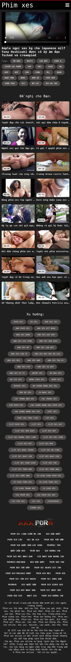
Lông (37, 72)
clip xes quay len (49, 456)
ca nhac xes (45, 392)
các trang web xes (24, 399)
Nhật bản (9, 78)
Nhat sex (32, 596)
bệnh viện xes (36, 379)
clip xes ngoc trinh (23, 450)
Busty (30, 61)
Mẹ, (48, 72)
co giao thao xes (48, 482)
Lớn (27, 72)
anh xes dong (23, 335)
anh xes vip (23, 367)
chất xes (52, 412)
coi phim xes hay (46, 495)
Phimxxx (12, 585)
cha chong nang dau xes (27, 412)
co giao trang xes (25, 488)
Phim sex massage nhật (18, 573)
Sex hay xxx (39, 614)
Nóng (23, 78)
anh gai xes (51, 322)
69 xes (33, 322)
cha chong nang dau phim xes (46, 405)
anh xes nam (33, 360)
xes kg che (51, 83)
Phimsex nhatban (16, 562)
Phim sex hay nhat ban (22, 590)
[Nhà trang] (35, 522)
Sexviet (33, 625)
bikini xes (19, 386)
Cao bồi (43, 61)
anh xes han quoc (48, 341)
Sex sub (32, 622)
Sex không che (53, 551)
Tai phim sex (17, 611)
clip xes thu (50, 463)
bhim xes (56, 379)
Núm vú (35, 78)
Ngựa (59, 72)
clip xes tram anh (49, 469)
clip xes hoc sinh (53, 437)
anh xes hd (23, 347)
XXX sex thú (31, 608)
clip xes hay (49, 431)
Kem (6, 72)
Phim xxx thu (57, 562)
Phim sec (26, 619)
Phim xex (20, 622)
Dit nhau (62, 619)
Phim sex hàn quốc (44, 619)
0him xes (18, 322)
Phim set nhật (35, 611)
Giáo (50, 67)
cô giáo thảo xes (22, 482)
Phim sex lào (14, 540)
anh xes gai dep (46, 335)
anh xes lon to (19, 354)
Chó (29, 67)
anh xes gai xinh (22, 341)
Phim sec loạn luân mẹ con (26, 534)
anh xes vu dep (45, 367)
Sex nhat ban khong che (50, 556)
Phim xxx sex (14, 596)
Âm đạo (16, 61)
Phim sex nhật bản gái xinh (26, 545)
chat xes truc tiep (27, 418)
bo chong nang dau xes (45, 386)
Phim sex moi (43, 573)
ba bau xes (55, 373)
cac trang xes (49, 399)
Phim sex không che (52, 596)
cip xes (50, 418)
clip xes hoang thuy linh (22, 437)
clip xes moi (46, 444)
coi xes (36, 501)
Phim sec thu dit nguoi (22, 579)
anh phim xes (23, 328)
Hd (60, 67)
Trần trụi (10, 83)
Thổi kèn (50, 78)
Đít (23, 83)
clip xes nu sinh (50, 450)
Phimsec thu (53, 545)
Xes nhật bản (28, 585)
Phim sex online (25, 652)
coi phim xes (23, 495)
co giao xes (49, 488)
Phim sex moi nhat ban (19, 556)
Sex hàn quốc (53, 534)
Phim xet (8, 622)
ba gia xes (16, 379)
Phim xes (63, 617)
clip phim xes (16, 424)
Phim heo (35, 551)
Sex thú (56, 625)
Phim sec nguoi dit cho (47, 568)
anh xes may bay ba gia (47, 354)
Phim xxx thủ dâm (54, 540)
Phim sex (60, 573)
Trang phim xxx (56, 614)
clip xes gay (55, 424)
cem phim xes (16, 405)
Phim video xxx (10, 617)
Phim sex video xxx (52, 585)
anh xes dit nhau (46, 328)
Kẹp (16, 72)
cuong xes (35, 508)
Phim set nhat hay (50, 590)
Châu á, (58, 61)
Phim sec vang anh (51, 579)
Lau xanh (45, 625)
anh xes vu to (17, 373)
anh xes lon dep (45, 347)
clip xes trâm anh (22, 469)
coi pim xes (18, 501)
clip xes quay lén (22, 456)
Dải (39, 67)
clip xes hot (25, 444)
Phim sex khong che (49, 622)
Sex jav (22, 625)
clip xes (36, 424)
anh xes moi (13, 360)
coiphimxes (53, 501)
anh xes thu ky (56, 360)
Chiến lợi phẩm (13, 67)
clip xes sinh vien (25, 463)
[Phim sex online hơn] (67, 5)
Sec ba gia (33, 540)
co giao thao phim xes (49, 476)
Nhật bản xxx (18, 551)
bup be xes (25, 392)
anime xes (37, 373)
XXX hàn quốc (37, 562)
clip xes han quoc (25, 431)
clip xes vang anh (20, 476)
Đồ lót (35, 83)
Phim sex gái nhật (50, 608)
